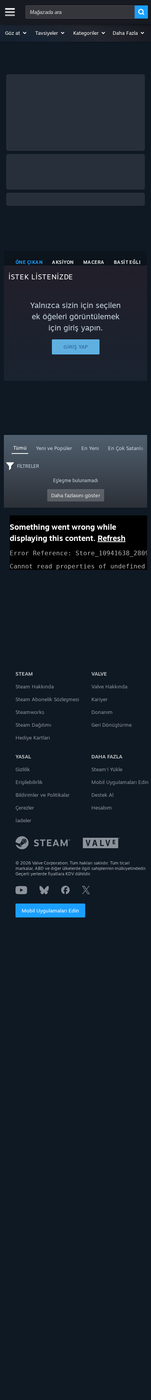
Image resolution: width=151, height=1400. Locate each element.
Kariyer (99, 699)
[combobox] (80, 12)
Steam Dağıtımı (33, 725)
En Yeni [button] (90, 448)
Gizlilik (22, 769)
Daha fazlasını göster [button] (75, 495)
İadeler (23, 820)
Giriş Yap (75, 347)
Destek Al (102, 795)
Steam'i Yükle (106, 769)
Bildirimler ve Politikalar (42, 795)
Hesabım (101, 807)
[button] (16, 33)
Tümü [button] (20, 448)
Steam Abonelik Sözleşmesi (47, 699)
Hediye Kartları (32, 737)
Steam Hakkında (34, 686)
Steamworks (29, 712)
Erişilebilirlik (29, 782)
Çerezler (24, 807)
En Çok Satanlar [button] (126, 448)
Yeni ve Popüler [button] (54, 448)
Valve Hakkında (109, 686)
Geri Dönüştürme (111, 725)
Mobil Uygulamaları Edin (50, 910)
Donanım (102, 712)
